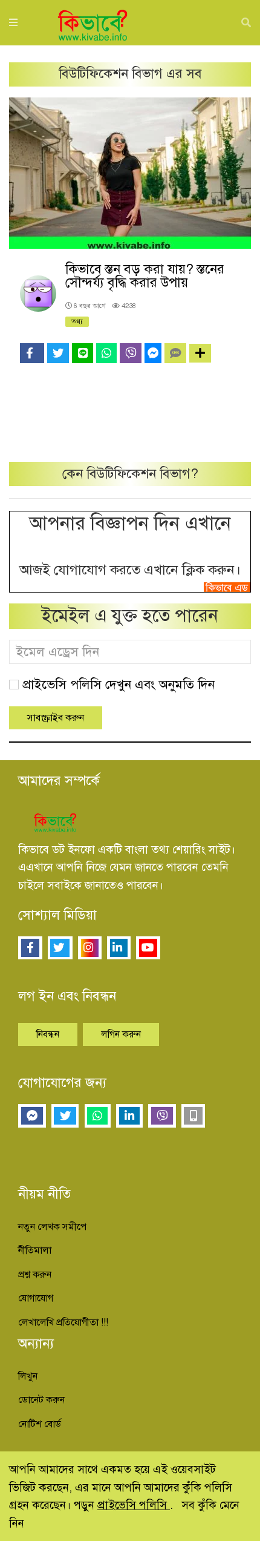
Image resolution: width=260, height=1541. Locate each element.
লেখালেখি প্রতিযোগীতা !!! (63, 1322)
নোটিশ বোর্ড (39, 1424)
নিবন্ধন (47, 1034)
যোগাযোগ (35, 1298)
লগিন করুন (121, 1034)
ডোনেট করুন (41, 1400)
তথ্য (77, 321)
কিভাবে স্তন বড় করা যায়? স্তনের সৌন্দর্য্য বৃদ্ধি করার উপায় (144, 276)
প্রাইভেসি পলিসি (133, 1505)
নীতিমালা (34, 1250)
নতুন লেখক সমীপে (52, 1227)
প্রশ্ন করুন (34, 1275)
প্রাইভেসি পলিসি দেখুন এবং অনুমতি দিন (118, 684)
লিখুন (27, 1376)
